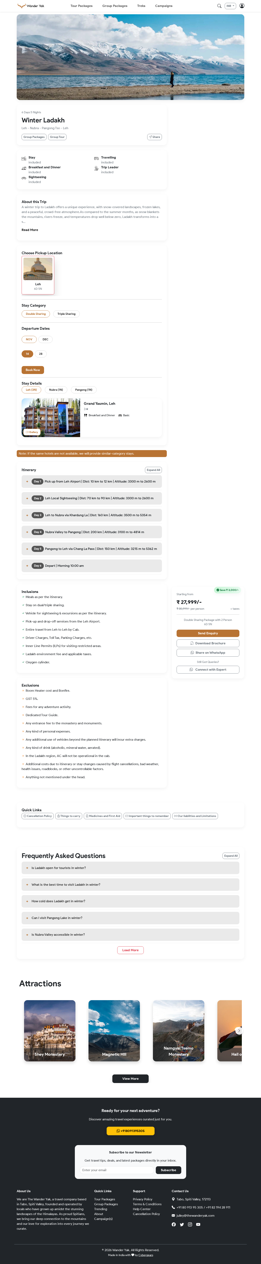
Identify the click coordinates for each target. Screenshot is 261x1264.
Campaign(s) (103, 1219)
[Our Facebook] (174, 1224)
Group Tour (57, 137)
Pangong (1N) (83, 389)
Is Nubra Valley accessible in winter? (58, 935)
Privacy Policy (142, 1199)
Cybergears (145, 1255)
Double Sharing (36, 314)
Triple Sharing (66, 314)
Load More (130, 950)
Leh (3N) (31, 389)
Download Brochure (210, 643)
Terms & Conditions (147, 1204)
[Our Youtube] (198, 1224)
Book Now (33, 370)
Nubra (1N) (56, 389)
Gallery (33, 432)
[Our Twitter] (182, 1224)
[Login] (241, 6)
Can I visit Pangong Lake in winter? (57, 918)
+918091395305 (132, 1131)
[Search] (219, 6)
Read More (30, 230)
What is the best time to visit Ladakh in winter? (66, 884)
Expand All (153, 470)
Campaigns (164, 6)
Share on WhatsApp (210, 653)
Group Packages (114, 6)
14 (27, 354)
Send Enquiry (208, 633)
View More (130, 1079)
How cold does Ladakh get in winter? (58, 901)
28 (40, 354)
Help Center (142, 1209)
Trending (100, 1209)
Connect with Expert (210, 669)
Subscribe (168, 1170)
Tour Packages (82, 6)
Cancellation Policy (146, 1214)
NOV (29, 339)
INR (229, 6)
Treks (141, 6)
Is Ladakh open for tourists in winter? (59, 868)
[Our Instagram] (190, 1224)
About (98, 1214)
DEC (45, 339)
